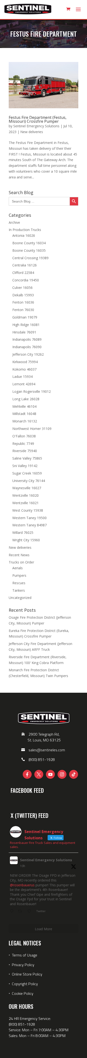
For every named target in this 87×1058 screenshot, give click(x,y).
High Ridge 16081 (26, 324)
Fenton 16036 (23, 302)
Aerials (17, 568)
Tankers (18, 590)
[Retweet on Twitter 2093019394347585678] (21, 911)
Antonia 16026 (23, 235)
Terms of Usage (24, 955)
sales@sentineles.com (47, 750)
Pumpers (19, 575)
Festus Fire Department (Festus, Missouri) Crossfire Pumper (37, 119)
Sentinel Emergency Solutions (36, 126)
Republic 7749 (23, 443)
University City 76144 (28, 480)
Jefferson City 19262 (28, 354)
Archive (14, 222)
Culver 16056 (22, 287)
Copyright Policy (25, 984)
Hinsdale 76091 (24, 332)
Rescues (18, 583)
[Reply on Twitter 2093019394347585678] (13, 911)
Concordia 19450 (25, 280)
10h (22, 866)
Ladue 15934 (22, 376)
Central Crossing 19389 (30, 258)
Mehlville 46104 (24, 406)
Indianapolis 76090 (27, 347)
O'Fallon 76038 (24, 436)
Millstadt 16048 (24, 413)
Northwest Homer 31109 (31, 428)
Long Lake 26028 (25, 399)
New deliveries (31, 131)
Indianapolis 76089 (27, 339)
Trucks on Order (21, 562)
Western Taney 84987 (29, 525)
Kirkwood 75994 (25, 361)
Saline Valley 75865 (27, 458)
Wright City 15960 (26, 540)
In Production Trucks (25, 229)
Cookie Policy (22, 993)
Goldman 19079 (24, 317)
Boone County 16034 (29, 243)
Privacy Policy (23, 965)
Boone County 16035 (29, 250)
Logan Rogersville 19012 (31, 391)
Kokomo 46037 (24, 369)
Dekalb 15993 (23, 295)
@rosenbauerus (22, 885)
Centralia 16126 (24, 265)
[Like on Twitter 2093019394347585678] (30, 911)
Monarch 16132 (24, 421)
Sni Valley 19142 (24, 465)
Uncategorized (20, 597)
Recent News (19, 555)
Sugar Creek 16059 (27, 473)
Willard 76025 (22, 532)
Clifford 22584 (23, 272)
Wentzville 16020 (25, 495)
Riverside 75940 (24, 450)
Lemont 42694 (23, 384)
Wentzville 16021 (25, 503)
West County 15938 (27, 510)
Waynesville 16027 (26, 488)
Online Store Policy (27, 974)
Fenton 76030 (23, 309)
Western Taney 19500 (29, 517)
